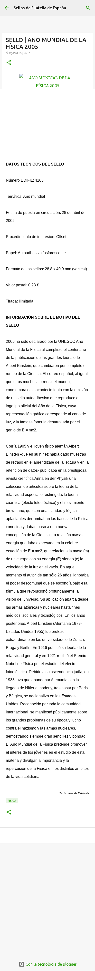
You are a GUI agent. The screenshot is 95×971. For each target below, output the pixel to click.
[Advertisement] (47, 898)
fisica (12, 800)
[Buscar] (88, 8)
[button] (9, 63)
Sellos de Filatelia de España (40, 8)
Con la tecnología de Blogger (50, 964)
